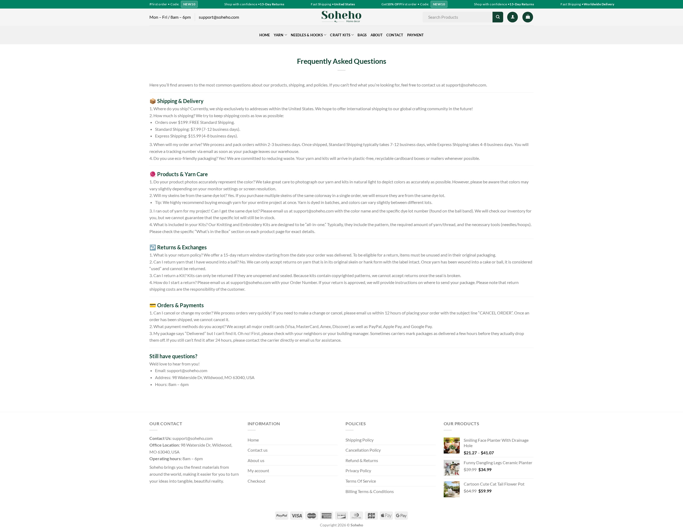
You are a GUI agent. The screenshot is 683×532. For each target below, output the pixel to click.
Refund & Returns (362, 460)
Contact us (258, 449)
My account (258, 470)
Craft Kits (340, 35)
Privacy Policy (358, 470)
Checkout (256, 480)
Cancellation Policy (363, 449)
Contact (394, 35)
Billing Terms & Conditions (370, 491)
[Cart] (527, 17)
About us (256, 460)
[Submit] (498, 17)
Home (264, 35)
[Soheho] (341, 17)
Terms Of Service (361, 480)
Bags (362, 35)
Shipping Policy (360, 439)
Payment (415, 35)
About (377, 35)
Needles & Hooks (307, 35)
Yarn (279, 35)
